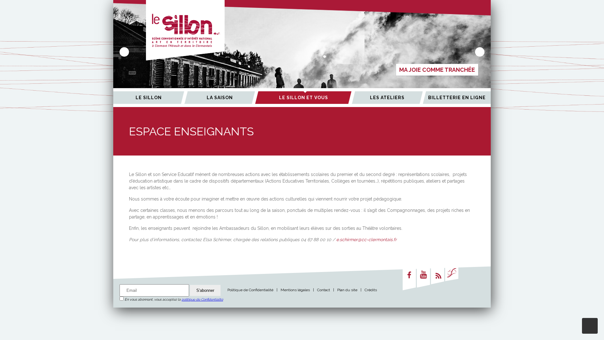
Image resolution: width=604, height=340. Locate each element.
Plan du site (347, 290)
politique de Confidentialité (202, 300)
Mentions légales (295, 290)
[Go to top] (590, 326)
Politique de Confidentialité (250, 290)
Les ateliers (387, 97)
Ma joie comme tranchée (437, 69)
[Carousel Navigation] (302, 52)
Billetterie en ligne (457, 97)
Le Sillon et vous (303, 97)
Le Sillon (149, 97)
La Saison (220, 97)
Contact (323, 290)
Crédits (371, 290)
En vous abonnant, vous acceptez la (173, 300)
